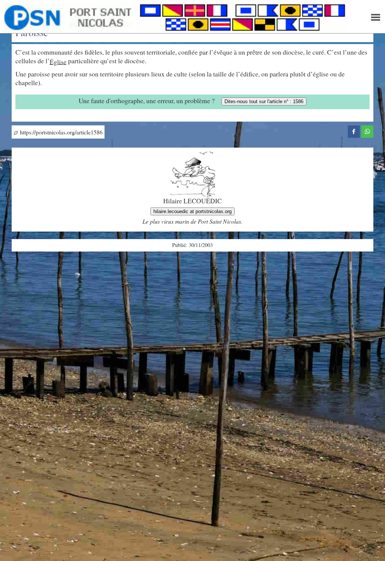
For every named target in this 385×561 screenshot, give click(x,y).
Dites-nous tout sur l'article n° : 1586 (263, 101)
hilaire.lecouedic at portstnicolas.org (192, 211)
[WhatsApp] (367, 130)
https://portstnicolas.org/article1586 (60, 132)
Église (58, 61)
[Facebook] (354, 130)
